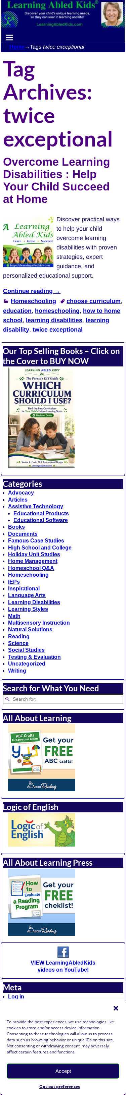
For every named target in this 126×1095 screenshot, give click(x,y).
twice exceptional (58, 329)
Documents (23, 534)
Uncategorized (26, 664)
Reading (19, 636)
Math (14, 616)
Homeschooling (33, 301)
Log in (16, 996)
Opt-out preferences (59, 1086)
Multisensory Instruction (39, 623)
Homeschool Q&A (31, 568)
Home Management (32, 561)
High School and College (40, 548)
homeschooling (57, 310)
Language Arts (27, 595)
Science (18, 643)
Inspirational (24, 588)
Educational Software (40, 520)
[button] (116, 1008)
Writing (17, 671)
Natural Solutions (30, 629)
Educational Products (41, 513)
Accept (63, 1071)
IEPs (14, 582)
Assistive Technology (35, 506)
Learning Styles (28, 609)
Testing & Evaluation (34, 657)
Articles (18, 500)
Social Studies (26, 650)
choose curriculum (94, 301)
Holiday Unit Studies (34, 554)
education (17, 310)
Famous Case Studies (36, 540)
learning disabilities (54, 320)
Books (16, 527)
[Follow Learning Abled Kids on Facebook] (63, 956)
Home (17, 47)
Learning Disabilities (34, 602)
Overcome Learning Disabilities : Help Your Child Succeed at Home (56, 180)
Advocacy (21, 493)
